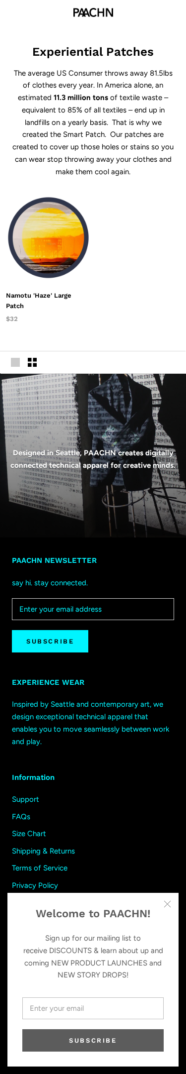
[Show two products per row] (32, 362)
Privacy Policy (35, 885)
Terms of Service (39, 867)
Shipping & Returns (43, 851)
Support (25, 799)
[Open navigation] (14, 12)
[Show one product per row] (15, 362)
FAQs (21, 816)
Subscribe (93, 1040)
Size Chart (29, 833)
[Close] (167, 904)
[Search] (155, 12)
